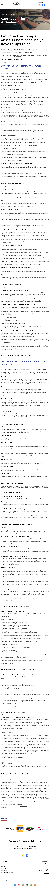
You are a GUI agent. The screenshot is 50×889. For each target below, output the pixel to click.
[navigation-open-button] (2, 4)
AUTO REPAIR (4, 866)
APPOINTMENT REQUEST (7, 872)
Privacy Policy (42, 880)
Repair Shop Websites (18, 880)
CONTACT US (4, 870)
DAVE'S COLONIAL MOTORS (9, 14)
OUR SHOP (3, 864)
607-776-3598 (18, 56)
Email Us (46, 873)
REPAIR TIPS (4, 868)
